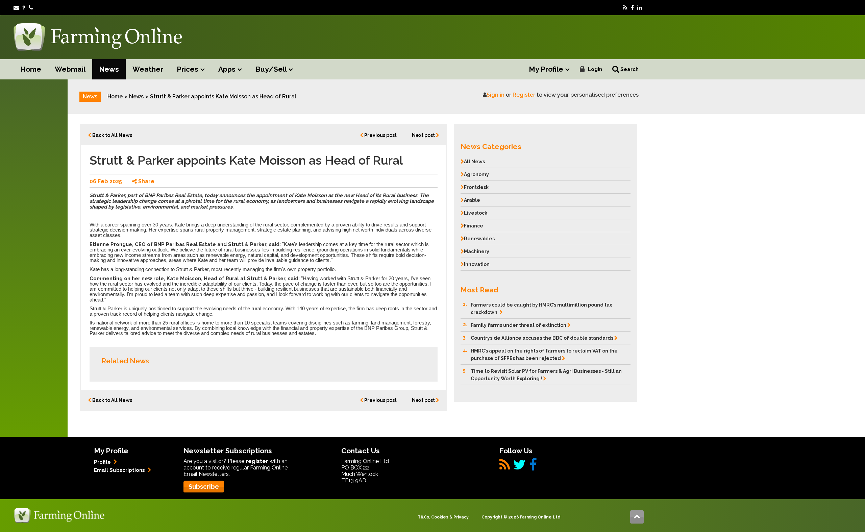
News (109, 69)
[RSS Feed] (625, 7)
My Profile (547, 69)
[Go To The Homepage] (59, 514)
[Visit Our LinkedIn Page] (639, 7)
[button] (545, 144)
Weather (147, 69)
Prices (188, 69)
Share (145, 181)
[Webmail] (16, 7)
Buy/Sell (271, 69)
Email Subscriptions (120, 470)
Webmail (70, 69)
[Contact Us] (31, 7)
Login (595, 69)
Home (30, 69)
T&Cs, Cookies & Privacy (443, 517)
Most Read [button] (479, 290)
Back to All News (111, 135)
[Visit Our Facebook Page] (632, 7)
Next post (424, 135)
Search (629, 69)
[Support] (23, 7)
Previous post (380, 135)
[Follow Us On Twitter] (519, 467)
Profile (103, 462)
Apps (227, 69)
